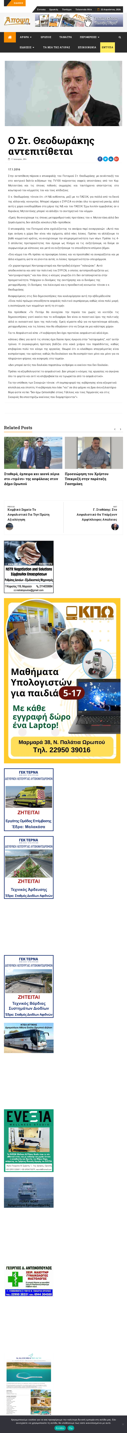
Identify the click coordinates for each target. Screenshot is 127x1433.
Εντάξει (60, 1428)
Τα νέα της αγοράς (56, 47)
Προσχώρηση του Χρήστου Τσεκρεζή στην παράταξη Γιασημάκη (86, 479)
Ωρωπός (53, 9)
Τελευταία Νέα (83, 9)
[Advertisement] (63, 927)
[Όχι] (123, 1424)
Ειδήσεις (26, 47)
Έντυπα (41, 9)
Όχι (71, 1428)
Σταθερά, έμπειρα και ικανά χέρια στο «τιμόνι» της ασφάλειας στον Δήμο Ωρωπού (31, 479)
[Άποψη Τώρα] (10, 37)
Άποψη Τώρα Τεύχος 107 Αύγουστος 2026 (48, 3)
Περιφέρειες (88, 37)
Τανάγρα (67, 9)
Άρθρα (24, 37)
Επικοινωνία (87, 47)
